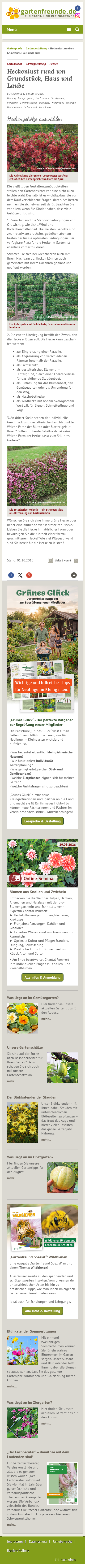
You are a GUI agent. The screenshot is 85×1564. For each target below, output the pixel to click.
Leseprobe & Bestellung (42, 821)
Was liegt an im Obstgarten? (30, 1157)
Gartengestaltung (36, 48)
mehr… (46, 1019)
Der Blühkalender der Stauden (31, 1097)
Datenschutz (38, 1541)
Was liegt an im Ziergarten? (29, 1402)
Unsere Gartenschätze (25, 1047)
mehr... (11, 1524)
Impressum (15, 1541)
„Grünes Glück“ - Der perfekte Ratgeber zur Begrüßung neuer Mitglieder (41, 722)
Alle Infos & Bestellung (42, 1311)
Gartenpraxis (14, 48)
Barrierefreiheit (18, 1550)
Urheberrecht (62, 1541)
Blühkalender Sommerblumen (31, 1331)
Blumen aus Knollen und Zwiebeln (38, 891)
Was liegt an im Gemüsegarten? (33, 997)
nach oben (68, 1559)
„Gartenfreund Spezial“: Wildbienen (38, 1257)
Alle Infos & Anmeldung (42, 977)
